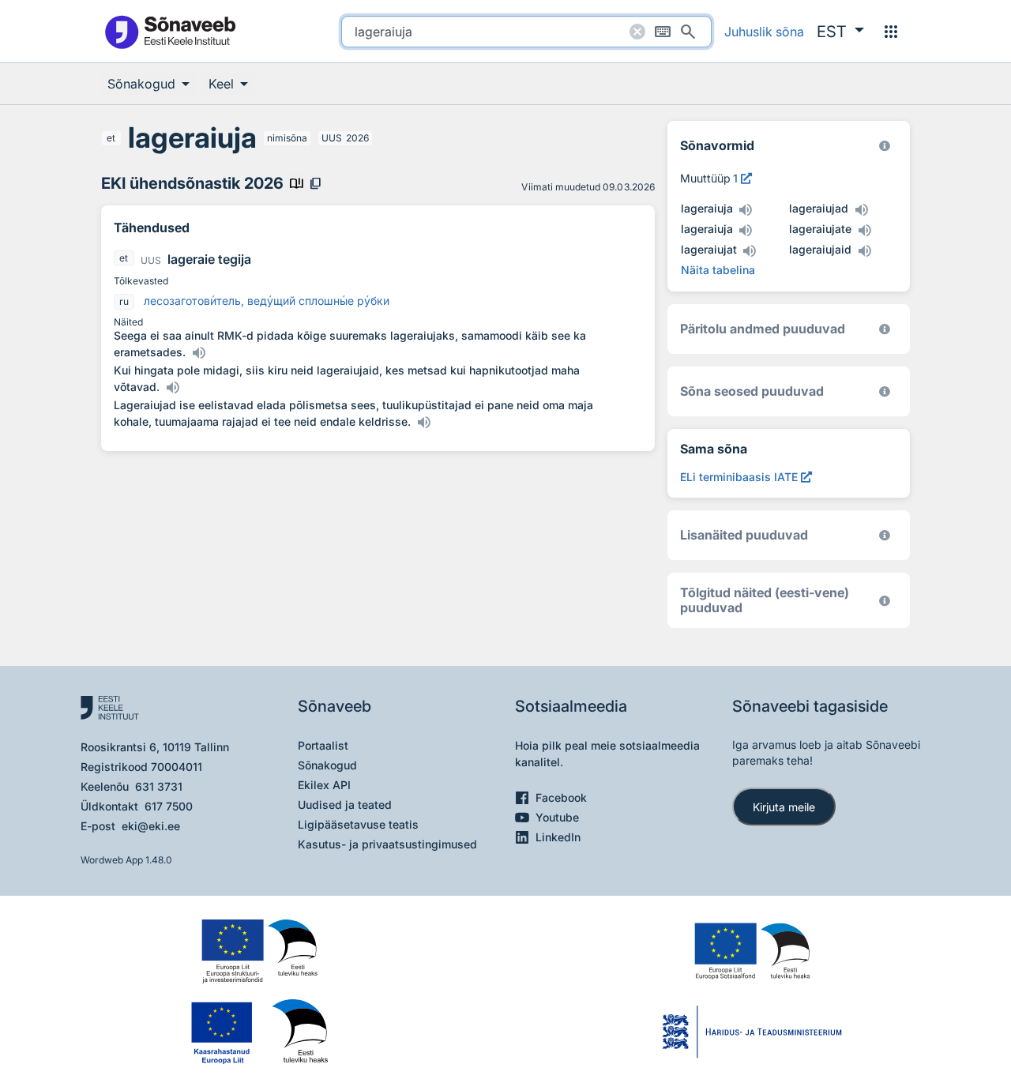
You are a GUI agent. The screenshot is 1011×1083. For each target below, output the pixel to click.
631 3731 (158, 786)
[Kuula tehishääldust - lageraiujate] (864, 230)
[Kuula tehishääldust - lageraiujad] (860, 210)
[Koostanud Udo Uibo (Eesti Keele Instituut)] (884, 329)
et (111, 138)
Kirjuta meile (784, 807)
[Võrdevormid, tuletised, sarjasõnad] (884, 391)
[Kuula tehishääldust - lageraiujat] (749, 251)
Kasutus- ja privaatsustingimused (387, 844)
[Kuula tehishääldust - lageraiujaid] (864, 251)
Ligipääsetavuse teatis (358, 824)
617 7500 (169, 806)
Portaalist (323, 745)
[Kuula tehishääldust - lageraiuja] (745, 210)
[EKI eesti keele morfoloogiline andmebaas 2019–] (884, 145)
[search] (526, 31)
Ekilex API (324, 785)
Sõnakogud (327, 765)
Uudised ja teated (345, 804)
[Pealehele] (169, 31)
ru (124, 301)
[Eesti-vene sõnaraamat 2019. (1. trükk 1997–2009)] (884, 601)
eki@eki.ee (151, 826)
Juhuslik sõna (764, 31)
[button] (840, 31)
